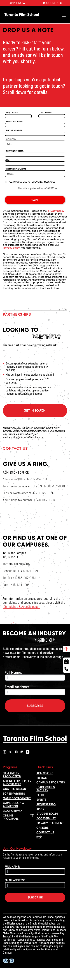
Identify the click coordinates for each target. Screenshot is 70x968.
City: (7, 160)
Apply (40, 809)
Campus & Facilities (50, 782)
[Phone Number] (66, 669)
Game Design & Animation (13, 804)
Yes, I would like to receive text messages (31, 182)
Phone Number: (13, 130)
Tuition (41, 777)
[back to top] (66, 649)
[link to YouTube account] (27, 752)
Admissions (44, 773)
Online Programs (10, 817)
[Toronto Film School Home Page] (21, 15)
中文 (39, 837)
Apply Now (17, 3)
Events (41, 799)
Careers (42, 827)
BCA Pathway (12, 811)
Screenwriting (14, 793)
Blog (40, 795)
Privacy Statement (50, 823)
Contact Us (45, 832)
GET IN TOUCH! (35, 410)
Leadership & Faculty (45, 788)
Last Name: (45, 112)
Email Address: (14, 121)
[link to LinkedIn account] (22, 752)
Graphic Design (14, 789)
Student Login (47, 813)
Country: (10, 139)
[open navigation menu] (64, 15)
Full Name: (13, 672)
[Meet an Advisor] (66, 661)
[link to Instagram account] (4, 752)
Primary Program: (15, 169)
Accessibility (46, 818)
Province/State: (14, 151)
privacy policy (56, 210)
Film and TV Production (12, 774)
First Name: (11, 112)
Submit (35, 200)
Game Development (17, 798)
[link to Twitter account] (10, 752)
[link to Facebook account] (16, 752)
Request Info (52, 3)
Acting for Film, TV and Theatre (17, 782)
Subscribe (35, 706)
